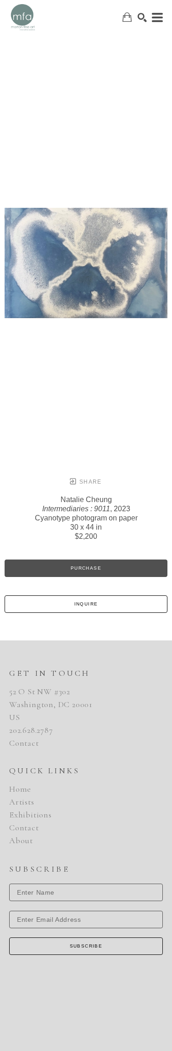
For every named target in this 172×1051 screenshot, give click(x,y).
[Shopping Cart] (127, 17)
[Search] (142, 17)
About (21, 840)
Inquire (86, 603)
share (90, 482)
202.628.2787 (31, 730)
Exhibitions (30, 815)
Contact (24, 743)
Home (20, 789)
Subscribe (86, 945)
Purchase (86, 568)
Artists (21, 802)
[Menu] (157, 17)
